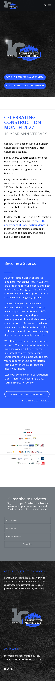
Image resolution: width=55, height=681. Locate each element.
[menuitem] (43, 5)
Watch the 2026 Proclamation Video (25, 77)
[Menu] (49, 5)
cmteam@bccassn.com (29, 659)
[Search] (43, 5)
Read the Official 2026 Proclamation (25, 85)
